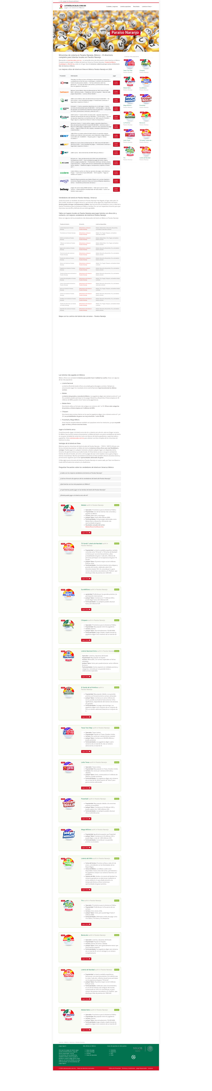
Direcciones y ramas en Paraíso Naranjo (85, 228)
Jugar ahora (85, 532)
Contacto (150, 1068)
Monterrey (71, 64)
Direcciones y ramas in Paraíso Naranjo (84, 269)
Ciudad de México (110, 62)
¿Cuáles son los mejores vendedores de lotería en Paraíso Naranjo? (81, 473)
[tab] (90, 473)
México (66, 1042)
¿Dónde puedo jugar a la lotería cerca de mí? (74, 495)
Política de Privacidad (115, 1068)
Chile (112, 1055)
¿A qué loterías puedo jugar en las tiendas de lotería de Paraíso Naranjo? (82, 490)
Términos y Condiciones (128, 1068)
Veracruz (72, 1042)
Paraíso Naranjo (98, 505)
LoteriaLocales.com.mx (77, 438)
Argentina (113, 1052)
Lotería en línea (146, 7)
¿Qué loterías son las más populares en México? (75, 484)
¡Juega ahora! (116, 82)
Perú (112, 1053)
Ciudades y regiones (112, 7)
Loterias (61, 1042)
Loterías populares (125, 7)
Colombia (113, 1050)
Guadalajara (62, 64)
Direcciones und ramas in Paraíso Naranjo (85, 274)
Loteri (69, 60)
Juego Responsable (141, 1068)
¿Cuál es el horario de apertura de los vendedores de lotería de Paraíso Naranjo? (85, 478)
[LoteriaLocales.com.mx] (73, 6)
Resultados (136, 7)
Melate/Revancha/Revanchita (94, 527)
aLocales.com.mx (76, 60)
